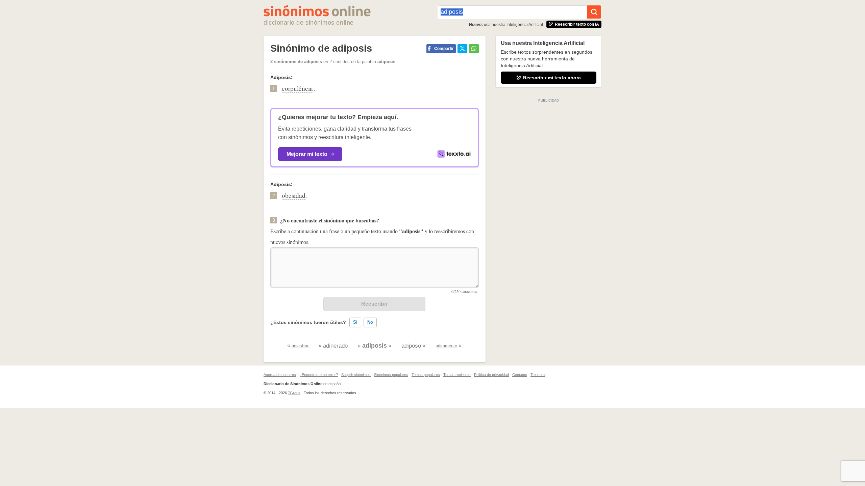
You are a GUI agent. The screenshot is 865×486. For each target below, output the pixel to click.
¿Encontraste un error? (318, 375)
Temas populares (426, 375)
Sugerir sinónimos (356, 375)
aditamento (446, 346)
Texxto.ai (537, 375)
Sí (355, 322)
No (370, 322)
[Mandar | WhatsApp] (474, 48)
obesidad (293, 195)
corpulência (297, 88)
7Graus (294, 393)
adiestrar (300, 346)
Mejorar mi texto (307, 154)
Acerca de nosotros (280, 375)
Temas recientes (457, 375)
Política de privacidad (491, 375)
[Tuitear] (462, 48)
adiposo (411, 346)
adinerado (335, 346)
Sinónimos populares (391, 375)
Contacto (519, 375)
